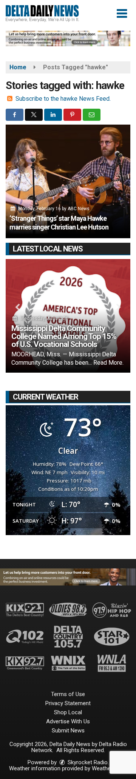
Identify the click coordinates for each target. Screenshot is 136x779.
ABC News (79, 208)
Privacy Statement (68, 703)
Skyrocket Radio (87, 762)
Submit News (68, 730)
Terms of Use (68, 694)
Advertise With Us (68, 721)
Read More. (108, 362)
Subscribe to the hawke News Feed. (63, 98)
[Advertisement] (68, 38)
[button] (121, 14)
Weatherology (109, 768)
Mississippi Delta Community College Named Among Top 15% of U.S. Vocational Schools (63, 336)
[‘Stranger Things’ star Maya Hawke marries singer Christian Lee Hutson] (68, 181)
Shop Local (68, 712)
